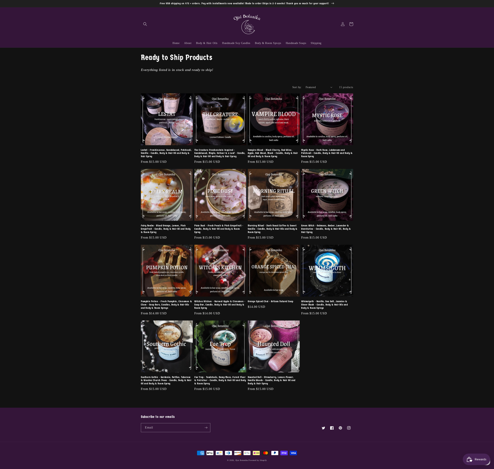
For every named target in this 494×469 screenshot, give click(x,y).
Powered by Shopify (258, 460)
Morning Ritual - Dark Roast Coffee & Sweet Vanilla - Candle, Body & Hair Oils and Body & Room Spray (273, 229)
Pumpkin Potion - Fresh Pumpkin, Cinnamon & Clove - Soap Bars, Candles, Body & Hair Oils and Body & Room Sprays (166, 304)
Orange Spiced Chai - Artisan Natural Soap (270, 301)
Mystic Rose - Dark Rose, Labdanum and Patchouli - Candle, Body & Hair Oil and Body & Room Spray (327, 153)
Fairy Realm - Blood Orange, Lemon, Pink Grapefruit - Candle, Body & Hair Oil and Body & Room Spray (166, 229)
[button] (145, 24)
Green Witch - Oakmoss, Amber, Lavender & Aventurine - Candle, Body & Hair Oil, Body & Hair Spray (326, 229)
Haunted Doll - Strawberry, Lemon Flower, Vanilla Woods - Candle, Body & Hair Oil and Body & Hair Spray (271, 380)
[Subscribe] (206, 427)
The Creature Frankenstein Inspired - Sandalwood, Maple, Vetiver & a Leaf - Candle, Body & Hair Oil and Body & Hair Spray (219, 153)
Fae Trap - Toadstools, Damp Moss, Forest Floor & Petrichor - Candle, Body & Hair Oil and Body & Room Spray (220, 380)
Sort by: (297, 87)
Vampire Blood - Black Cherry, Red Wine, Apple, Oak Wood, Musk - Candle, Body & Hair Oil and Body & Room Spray (273, 153)
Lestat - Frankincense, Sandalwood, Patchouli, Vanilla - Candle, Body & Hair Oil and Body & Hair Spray (166, 153)
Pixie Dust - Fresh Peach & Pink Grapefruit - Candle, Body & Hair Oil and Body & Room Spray (218, 229)
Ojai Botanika (241, 460)
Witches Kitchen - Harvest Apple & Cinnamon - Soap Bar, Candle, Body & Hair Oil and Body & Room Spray (219, 304)
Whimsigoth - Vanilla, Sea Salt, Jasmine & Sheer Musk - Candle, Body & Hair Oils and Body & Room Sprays (324, 304)
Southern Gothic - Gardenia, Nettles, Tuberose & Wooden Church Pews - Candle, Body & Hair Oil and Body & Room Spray (166, 380)
